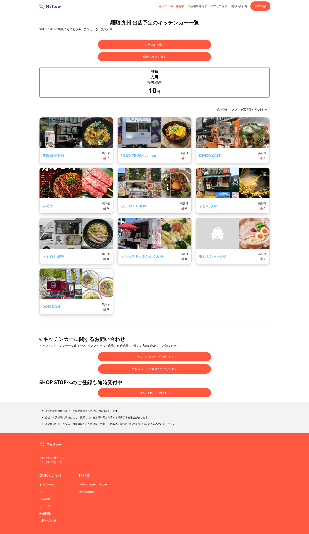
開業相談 (260, 6)
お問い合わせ (238, 6)
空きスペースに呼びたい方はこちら (154, 369)
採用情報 (45, 513)
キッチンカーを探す (172, 6)
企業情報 (45, 499)
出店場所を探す (197, 6)
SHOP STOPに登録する (154, 393)
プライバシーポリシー (93, 485)
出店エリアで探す (154, 57)
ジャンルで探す (154, 45)
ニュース (45, 492)
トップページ (48, 485)
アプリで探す (218, 6)
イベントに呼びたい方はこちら (154, 357)
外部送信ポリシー (90, 492)
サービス (45, 506)
